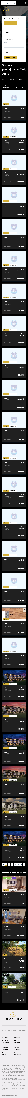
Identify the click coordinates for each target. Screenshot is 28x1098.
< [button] (3, 864)
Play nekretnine (5, 1049)
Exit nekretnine (17, 1047)
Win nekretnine (17, 1045)
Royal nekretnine (5, 1040)
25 (15, 864)
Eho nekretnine (17, 1044)
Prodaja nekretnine (5, 1056)
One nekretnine (17, 1052)
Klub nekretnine (5, 1044)
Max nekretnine (17, 1049)
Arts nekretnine (5, 1052)
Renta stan (4, 1054)
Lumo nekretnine (17, 1056)
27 (21, 864)
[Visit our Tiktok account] (21, 1019)
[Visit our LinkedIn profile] (18, 1019)
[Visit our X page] (15, 1019)
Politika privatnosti (9, 1021)
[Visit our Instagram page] (10, 1019)
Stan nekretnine (5, 1047)
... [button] (13, 864)
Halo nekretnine (17, 1042)
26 (18, 864)
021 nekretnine (5, 1039)
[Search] (14, 3)
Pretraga (8, 57)
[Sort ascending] (20, 87)
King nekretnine (5, 1051)
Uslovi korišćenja (19, 1021)
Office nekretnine (5, 1042)
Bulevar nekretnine (17, 1040)
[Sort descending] (22, 87)
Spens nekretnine (5, 1045)
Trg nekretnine (17, 1051)
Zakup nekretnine (17, 1054)
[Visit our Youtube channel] (12, 1019)
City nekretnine (17, 1037)
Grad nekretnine (5, 1037)
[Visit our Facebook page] (7, 1019)
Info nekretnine (17, 1039)
